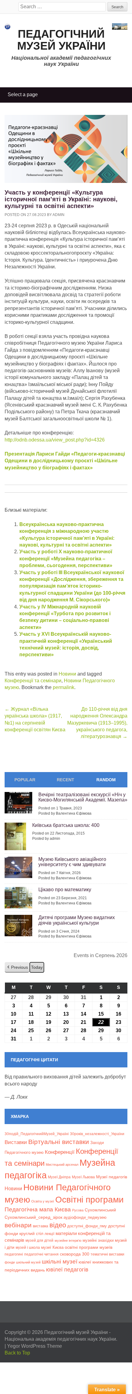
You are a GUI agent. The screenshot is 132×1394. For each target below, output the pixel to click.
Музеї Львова (83, 1177)
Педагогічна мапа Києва (38, 1209)
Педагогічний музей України (61, 40)
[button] (17, 967)
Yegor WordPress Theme (34, 1346)
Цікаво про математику (64, 889)
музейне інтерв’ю (68, 1240)
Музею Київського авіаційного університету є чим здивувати (72, 862)
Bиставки (16, 1142)
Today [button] (37, 967)
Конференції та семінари (33, 680)
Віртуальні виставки (58, 1141)
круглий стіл (31, 1233)
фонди (10, 1262)
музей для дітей (39, 1240)
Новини (67, 673)
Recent (65, 779)
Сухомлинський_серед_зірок (33, 1217)
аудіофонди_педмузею (85, 1217)
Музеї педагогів (111, 1176)
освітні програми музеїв (88, 1247)
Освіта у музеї (42, 1201)
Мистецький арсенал (62, 1164)
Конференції (60, 1152)
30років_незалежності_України (97, 1134)
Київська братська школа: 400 (65, 825)
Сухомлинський (100, 1210)
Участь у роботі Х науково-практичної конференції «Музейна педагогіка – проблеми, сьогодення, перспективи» (65, 558)
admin (58, 215)
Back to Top (17, 1352)
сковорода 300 (74, 1254)
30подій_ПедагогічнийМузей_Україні (37, 1134)
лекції (49, 1234)
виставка (40, 1226)
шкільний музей (28, 1262)
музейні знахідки (98, 1240)
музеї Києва (52, 1247)
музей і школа (28, 1247)
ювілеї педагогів (67, 1270)
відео (57, 1225)
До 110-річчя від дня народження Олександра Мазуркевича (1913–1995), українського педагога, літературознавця (97, 722)
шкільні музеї (59, 1261)
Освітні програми (89, 1199)
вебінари (18, 1225)
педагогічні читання (41, 1254)
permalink (63, 687)
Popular (24, 779)
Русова (77, 1210)
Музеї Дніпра (59, 1177)
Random (106, 779)
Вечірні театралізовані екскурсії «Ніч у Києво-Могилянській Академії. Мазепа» (82, 797)
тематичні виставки (107, 1254)
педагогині (14, 1254)
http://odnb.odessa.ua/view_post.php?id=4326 (55, 439)
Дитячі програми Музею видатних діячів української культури (76, 920)
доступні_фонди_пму (87, 1226)
